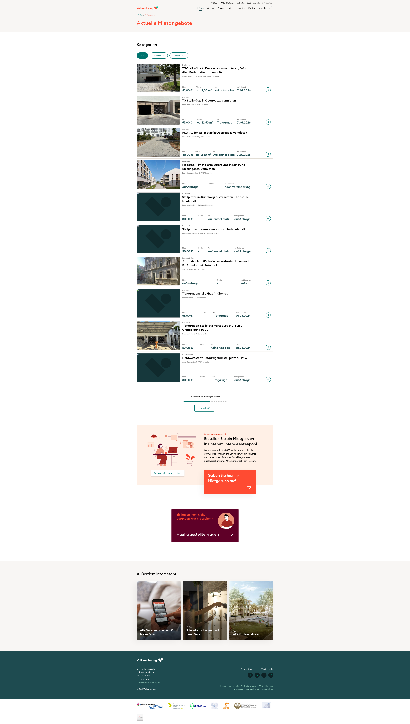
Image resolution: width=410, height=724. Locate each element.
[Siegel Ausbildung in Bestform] (266, 706)
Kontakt (262, 8)
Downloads (234, 686)
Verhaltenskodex (248, 686)
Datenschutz (267, 689)
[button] (142, 55)
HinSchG (269, 686)
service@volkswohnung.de (148, 683)
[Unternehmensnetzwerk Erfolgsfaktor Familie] (140, 717)
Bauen (221, 8)
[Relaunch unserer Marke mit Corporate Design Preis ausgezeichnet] (226, 706)
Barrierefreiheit (252, 689)
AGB (261, 686)
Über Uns (241, 8)
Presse (223, 686)
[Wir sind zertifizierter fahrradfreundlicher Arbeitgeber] (245, 706)
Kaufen (230, 8)
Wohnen (211, 8)
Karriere (252, 8)
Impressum (238, 689)
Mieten (200, 8)
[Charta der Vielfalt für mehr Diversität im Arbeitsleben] (150, 706)
